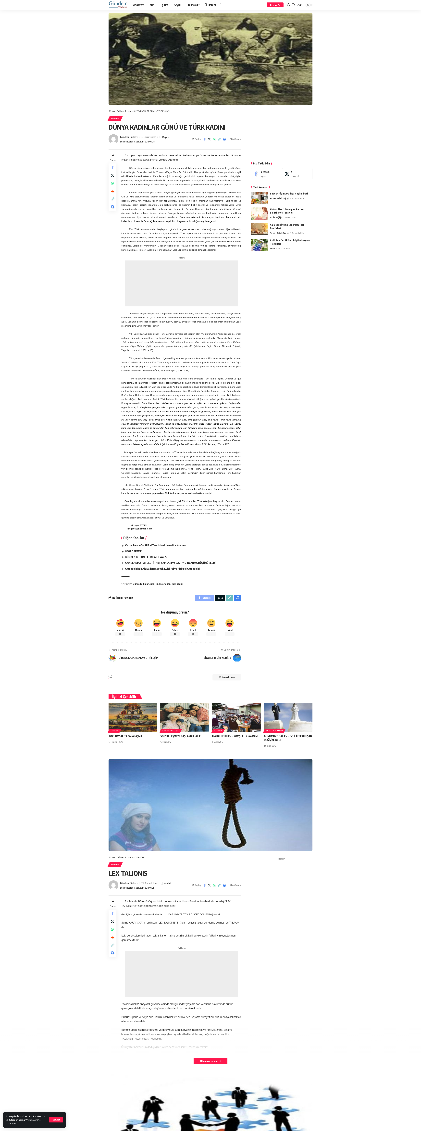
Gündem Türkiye (129, 136)
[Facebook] (266, 173)
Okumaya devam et (210, 1060)
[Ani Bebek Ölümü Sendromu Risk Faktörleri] (259, 229)
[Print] (224, 139)
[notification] (288, 5)
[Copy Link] (219, 139)
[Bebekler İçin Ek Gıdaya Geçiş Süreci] (259, 198)
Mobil (272, 248)
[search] (293, 5)
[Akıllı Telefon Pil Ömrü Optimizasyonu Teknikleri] (259, 245)
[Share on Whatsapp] (214, 139)
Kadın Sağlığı (276, 217)
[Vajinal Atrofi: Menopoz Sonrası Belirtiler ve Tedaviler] (259, 213)
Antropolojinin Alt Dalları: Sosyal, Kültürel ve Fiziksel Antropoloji (162, 568)
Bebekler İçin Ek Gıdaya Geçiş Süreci (289, 193)
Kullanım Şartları (17, 1120)
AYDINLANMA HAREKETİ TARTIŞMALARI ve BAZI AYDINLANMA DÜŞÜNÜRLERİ (170, 562)
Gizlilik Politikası (34, 1116)
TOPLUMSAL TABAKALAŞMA (125, 736)
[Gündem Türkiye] (118, 5)
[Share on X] (209, 139)
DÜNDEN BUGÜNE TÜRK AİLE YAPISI (146, 557)
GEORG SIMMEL (134, 551)
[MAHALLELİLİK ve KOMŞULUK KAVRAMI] (236, 717)
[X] (297, 173)
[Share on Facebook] (204, 139)
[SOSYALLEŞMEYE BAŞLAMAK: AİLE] (184, 717)
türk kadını (177, 583)
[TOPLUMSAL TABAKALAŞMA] (133, 717)
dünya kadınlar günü (144, 583)
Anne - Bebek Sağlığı (279, 198)
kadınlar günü (163, 583)
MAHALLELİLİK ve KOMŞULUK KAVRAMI (235, 736)
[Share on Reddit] (112, 191)
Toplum (115, 118)
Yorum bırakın (228, 677)
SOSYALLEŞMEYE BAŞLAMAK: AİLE (180, 736)
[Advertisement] (181, 283)
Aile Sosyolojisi (170, 731)
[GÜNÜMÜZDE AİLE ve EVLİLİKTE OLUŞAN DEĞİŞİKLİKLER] (288, 717)
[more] (220, 5)
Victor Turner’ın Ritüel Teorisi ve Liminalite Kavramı (155, 545)
